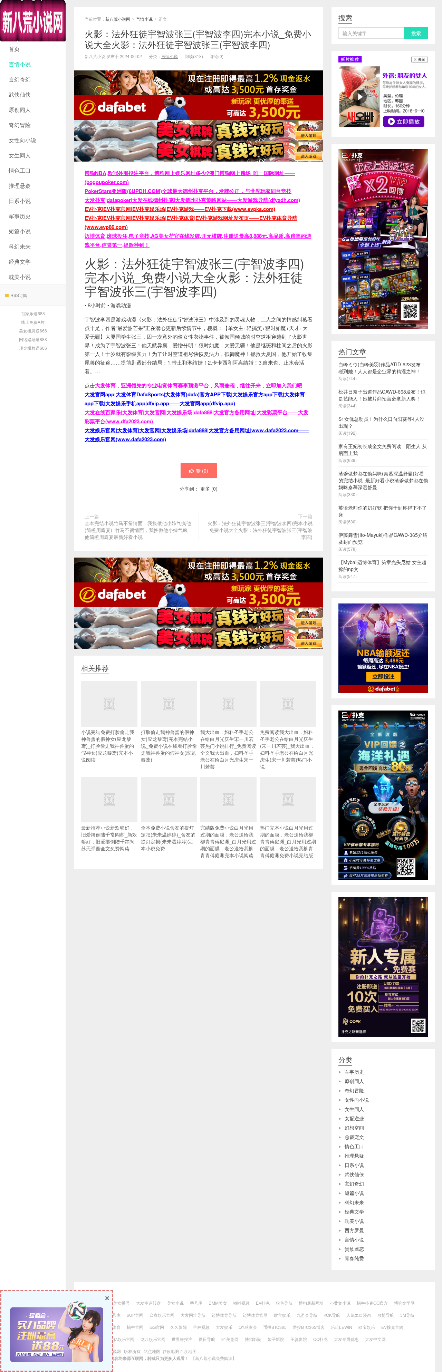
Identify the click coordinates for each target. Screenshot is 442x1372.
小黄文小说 (340, 1303)
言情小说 (20, 64)
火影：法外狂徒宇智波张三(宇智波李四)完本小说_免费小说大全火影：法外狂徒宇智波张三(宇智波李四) (198, 38)
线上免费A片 (33, 322)
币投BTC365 (275, 1327)
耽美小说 (20, 277)
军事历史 (20, 216)
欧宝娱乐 (282, 1315)
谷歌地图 (170, 1351)
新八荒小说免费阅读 (213, 1358)
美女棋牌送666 (33, 331)
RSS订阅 (18, 295)
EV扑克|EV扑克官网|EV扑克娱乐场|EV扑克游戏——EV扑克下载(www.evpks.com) (180, 209)
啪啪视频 (241, 1303)
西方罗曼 (354, 1230)
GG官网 (157, 1327)
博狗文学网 (404, 1303)
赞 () (202, 470)
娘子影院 (276, 1339)
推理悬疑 (20, 186)
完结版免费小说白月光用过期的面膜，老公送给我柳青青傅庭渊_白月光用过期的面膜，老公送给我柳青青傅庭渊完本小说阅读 (228, 841)
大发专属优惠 (346, 1339)
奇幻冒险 (20, 125)
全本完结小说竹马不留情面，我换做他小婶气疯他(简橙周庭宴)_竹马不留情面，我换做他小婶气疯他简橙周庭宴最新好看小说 (138, 530)
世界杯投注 (182, 1339)
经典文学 (20, 261)
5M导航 (407, 1315)
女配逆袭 (354, 1118)
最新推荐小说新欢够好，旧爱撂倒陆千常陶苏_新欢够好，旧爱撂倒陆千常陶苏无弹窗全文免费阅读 (109, 838)
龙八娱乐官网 (153, 1339)
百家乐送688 (33, 313)
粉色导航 (284, 1303)
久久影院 (178, 1327)
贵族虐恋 (354, 1248)
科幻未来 (20, 246)
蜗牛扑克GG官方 (372, 1303)
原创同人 (20, 110)
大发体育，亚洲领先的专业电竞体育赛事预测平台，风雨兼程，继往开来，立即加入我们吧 (198, 385)
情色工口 (20, 170)
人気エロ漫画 (358, 1315)
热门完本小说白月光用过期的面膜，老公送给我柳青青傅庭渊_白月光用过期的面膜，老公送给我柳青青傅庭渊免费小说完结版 (288, 841)
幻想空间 (354, 1127)
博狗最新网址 (311, 1303)
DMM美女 (218, 1303)
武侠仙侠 (20, 94)
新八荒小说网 (33, 20)
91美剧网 (230, 1339)
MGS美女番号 (117, 1303)
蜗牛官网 (135, 1327)
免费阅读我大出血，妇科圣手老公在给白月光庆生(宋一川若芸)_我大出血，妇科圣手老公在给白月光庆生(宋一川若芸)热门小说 (287, 749)
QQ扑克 (320, 1339)
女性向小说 (22, 140)
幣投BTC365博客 (309, 1327)
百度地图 (188, 1351)
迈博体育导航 (224, 1315)
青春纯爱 (354, 1258)
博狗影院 (253, 1339)
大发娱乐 (224, 1327)
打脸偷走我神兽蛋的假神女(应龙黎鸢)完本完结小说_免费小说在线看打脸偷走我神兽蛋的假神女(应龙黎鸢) (169, 745)
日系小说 (20, 201)
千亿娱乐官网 (121, 1339)
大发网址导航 (193, 1315)
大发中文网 (375, 1339)
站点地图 (152, 1351)
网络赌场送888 (33, 339)
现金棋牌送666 (33, 348)
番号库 (196, 1303)
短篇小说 (20, 231)
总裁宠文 (354, 1136)
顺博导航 (385, 1315)
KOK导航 (332, 1315)
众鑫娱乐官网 (162, 1315)
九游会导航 (307, 1315)
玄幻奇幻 (20, 79)
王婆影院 (298, 1339)
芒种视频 (201, 1327)
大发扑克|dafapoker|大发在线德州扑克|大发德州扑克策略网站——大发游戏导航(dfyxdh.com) (192, 200)
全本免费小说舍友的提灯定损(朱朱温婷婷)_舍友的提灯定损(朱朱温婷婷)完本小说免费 (168, 838)
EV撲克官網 (392, 1327)
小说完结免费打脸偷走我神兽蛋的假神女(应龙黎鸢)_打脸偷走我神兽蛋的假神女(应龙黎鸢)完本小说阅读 (107, 745)
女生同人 (20, 155)
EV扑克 (263, 1303)
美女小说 (175, 1303)
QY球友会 (248, 1327)
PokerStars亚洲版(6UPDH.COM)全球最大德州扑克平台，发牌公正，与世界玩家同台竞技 (188, 191)
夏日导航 (207, 1339)
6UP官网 (135, 1315)
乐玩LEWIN (341, 1327)
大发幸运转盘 (148, 1303)
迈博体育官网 (255, 1315)
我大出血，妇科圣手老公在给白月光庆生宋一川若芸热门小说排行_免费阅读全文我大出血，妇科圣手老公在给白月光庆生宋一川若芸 (228, 749)
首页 (14, 49)
